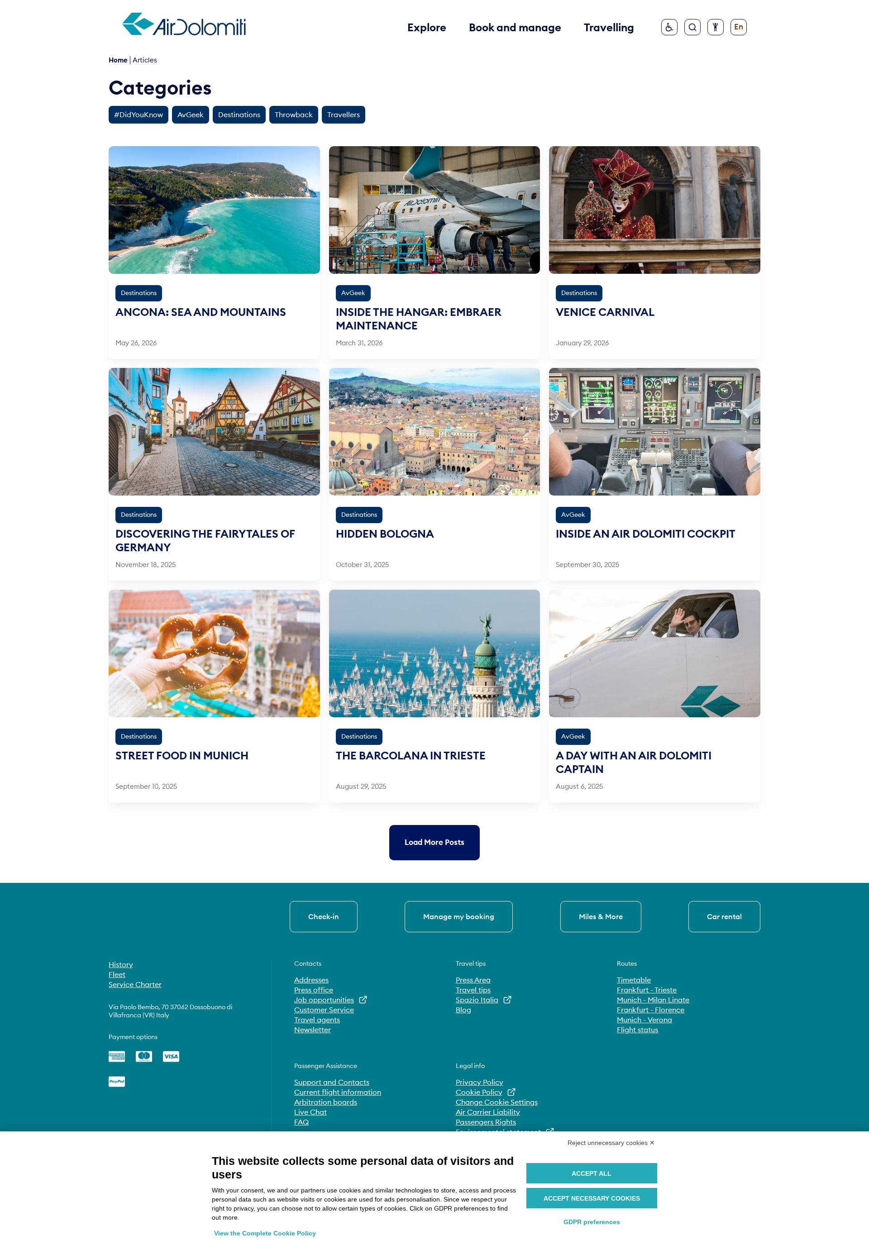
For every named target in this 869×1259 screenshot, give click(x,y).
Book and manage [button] (515, 27)
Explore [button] (426, 27)
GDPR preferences (591, 1222)
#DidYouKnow (138, 114)
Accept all (591, 1173)
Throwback (294, 114)
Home (118, 60)
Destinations (239, 114)
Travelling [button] (609, 27)
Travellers (343, 114)
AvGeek (190, 114)
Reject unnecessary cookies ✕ (611, 1142)
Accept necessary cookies (592, 1198)
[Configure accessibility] (715, 27)
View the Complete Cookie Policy (265, 1233)
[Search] (692, 27)
